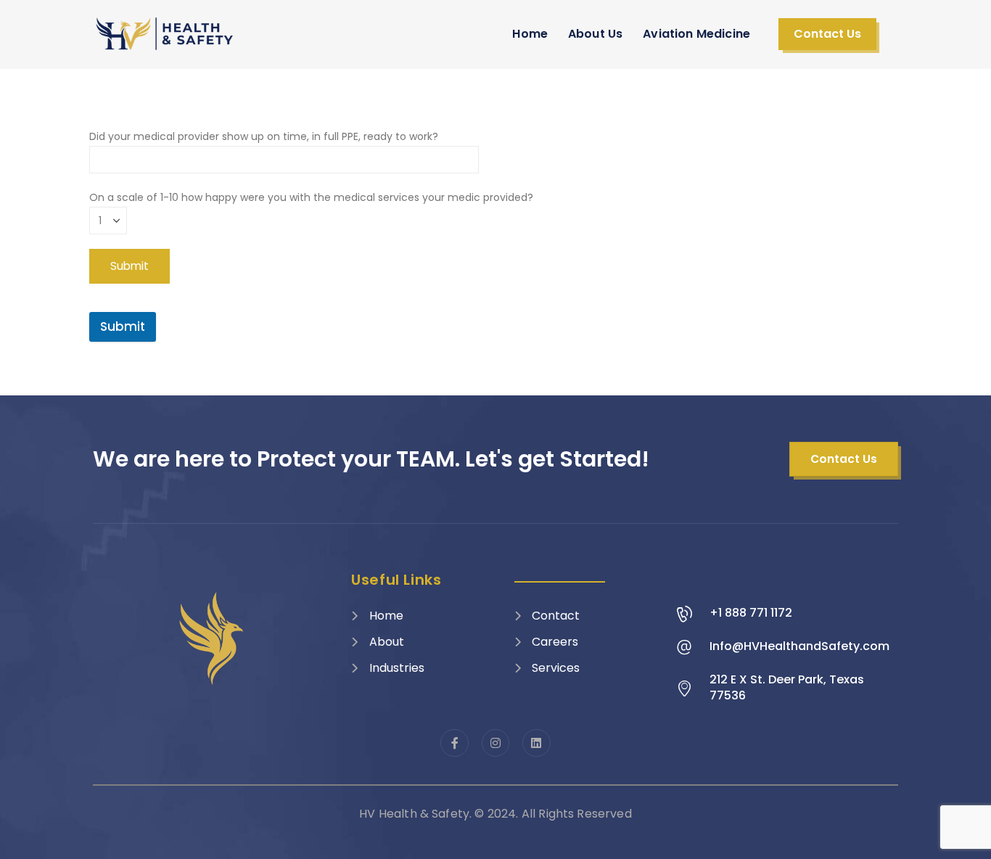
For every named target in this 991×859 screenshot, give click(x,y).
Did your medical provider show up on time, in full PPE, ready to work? (263, 136)
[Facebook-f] (454, 743)
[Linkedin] (536, 743)
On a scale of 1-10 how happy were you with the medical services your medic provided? (311, 197)
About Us (595, 33)
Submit (122, 326)
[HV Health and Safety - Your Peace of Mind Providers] (165, 33)
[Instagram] (495, 743)
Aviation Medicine (696, 33)
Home (530, 33)
